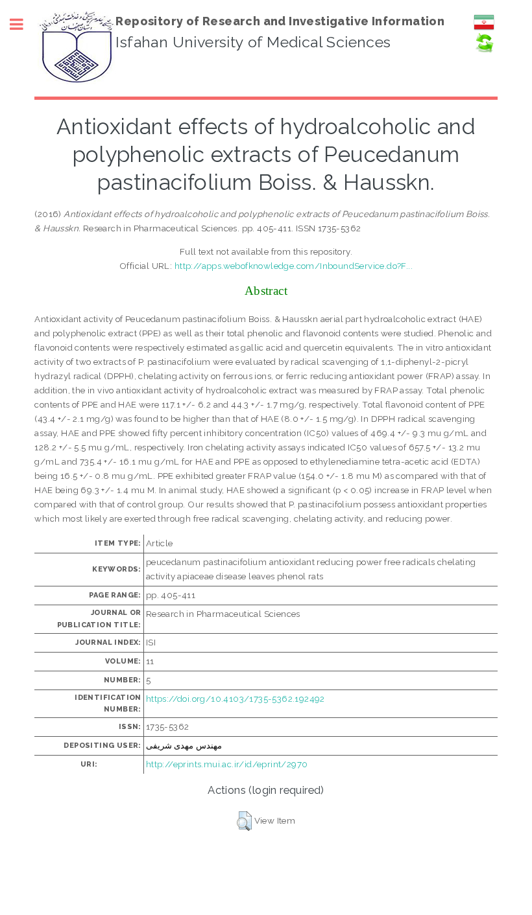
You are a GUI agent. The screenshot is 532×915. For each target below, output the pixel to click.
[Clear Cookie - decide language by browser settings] (484, 50)
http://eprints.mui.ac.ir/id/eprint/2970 (227, 764)
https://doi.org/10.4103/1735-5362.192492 (235, 698)
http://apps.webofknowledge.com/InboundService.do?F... (294, 266)
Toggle (23, 24)
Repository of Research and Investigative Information (279, 21)
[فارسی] (484, 29)
